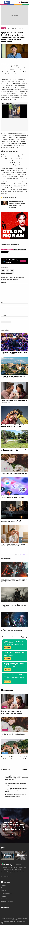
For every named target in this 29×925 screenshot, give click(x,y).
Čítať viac (8, 834)
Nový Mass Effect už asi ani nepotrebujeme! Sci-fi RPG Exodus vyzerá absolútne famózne (14, 629)
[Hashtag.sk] (23, 2)
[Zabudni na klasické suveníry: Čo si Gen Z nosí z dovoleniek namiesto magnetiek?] (14, 746)
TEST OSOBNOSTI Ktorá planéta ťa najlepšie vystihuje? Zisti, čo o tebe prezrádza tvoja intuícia (16, 790)
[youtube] (5, 876)
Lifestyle (10, 249)
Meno (3, 302)
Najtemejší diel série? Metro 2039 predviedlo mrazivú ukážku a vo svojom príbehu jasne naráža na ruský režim (14, 605)
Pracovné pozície (8, 637)
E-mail (3, 309)
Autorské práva (5, 888)
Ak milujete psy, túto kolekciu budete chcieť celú (13, 735)
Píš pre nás (4, 899)
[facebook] (1, 876)
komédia (16, 249)
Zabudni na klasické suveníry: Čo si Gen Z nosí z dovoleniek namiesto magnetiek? (14, 758)
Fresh (4, 28)
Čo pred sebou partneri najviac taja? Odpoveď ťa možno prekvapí (11, 712)
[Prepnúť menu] (2, 2)
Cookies (3, 890)
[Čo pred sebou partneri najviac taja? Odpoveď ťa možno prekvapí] (14, 701)
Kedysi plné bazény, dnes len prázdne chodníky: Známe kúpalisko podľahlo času (16, 777)
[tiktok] (11, 876)
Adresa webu (4, 315)
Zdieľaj (7, 2)
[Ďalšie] (26, 855)
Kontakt (3, 885)
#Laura (21, 28)
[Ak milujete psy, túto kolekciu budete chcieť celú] (14, 724)
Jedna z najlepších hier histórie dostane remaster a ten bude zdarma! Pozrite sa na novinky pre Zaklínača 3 (14, 580)
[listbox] (22, 769)
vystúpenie (5, 251)
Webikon (22, 921)
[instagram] (8, 876)
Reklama (3, 896)
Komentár (3, 282)
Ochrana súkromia (6, 893)
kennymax (12, 921)
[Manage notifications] (2, 922)
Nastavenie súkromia (7, 901)
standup (23, 249)
